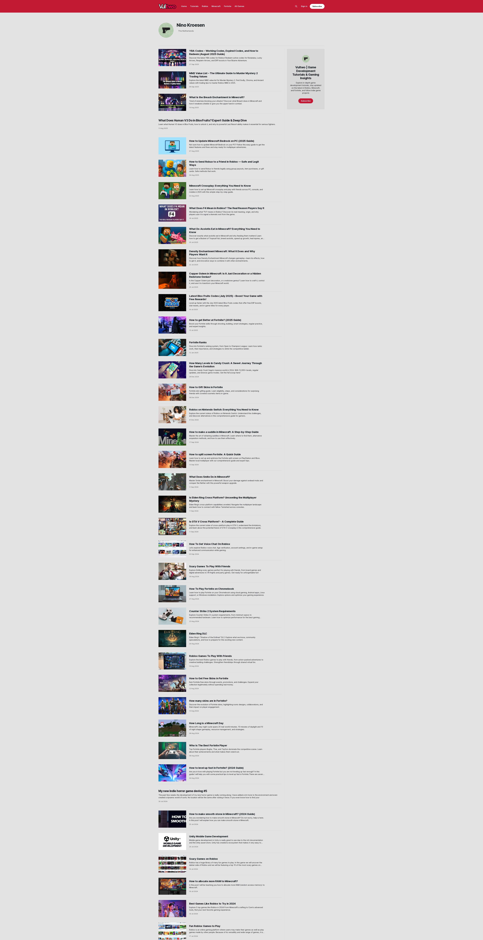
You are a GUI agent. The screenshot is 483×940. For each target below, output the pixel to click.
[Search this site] (296, 6)
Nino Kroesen (191, 25)
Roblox (205, 6)
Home (184, 6)
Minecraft (216, 6)
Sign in (304, 6)
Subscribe (317, 6)
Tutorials (194, 6)
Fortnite (227, 6)
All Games (239, 6)
